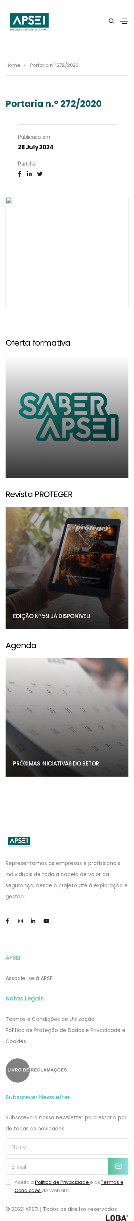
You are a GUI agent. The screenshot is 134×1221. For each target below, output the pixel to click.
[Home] (19, 841)
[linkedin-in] (36, 921)
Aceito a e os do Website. (69, 1186)
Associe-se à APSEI (30, 978)
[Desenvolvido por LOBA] (117, 1218)
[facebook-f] (11, 921)
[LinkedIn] (29, 174)
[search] (111, 21)
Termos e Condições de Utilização (50, 1019)
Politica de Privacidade (62, 1182)
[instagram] (23, 921)
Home (13, 65)
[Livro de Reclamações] (67, 1070)
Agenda (21, 645)
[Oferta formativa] (67, 417)
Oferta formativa (38, 343)
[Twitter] (40, 174)
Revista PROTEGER (39, 494)
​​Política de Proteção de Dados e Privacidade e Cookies (65, 1035)
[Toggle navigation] (124, 21)
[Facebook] (19, 174)
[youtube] (49, 921)
